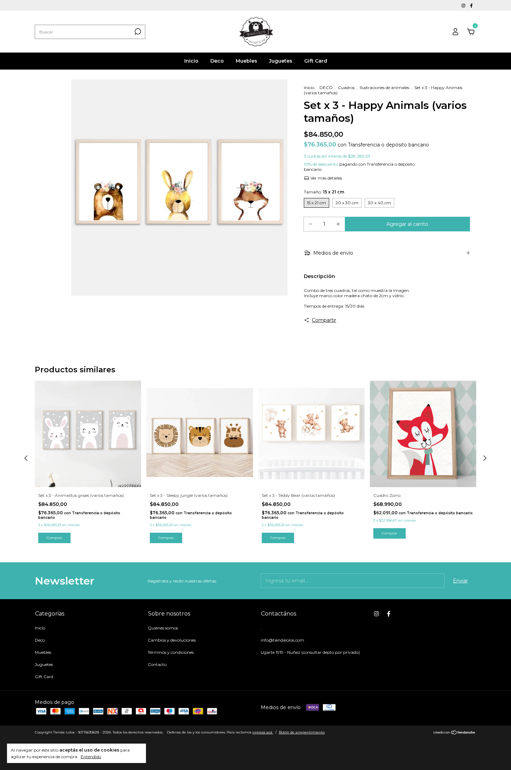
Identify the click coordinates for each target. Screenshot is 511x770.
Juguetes (280, 61)
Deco (217, 61)
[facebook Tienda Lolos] (471, 5)
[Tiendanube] (454, 733)
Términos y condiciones (171, 652)
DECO (326, 87)
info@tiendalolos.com (282, 640)
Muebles (246, 61)
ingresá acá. (262, 732)
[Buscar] (137, 32)
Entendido (91, 756)
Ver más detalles (325, 178)
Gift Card (315, 61)
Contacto (157, 664)
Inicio (191, 61)
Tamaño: (324, 192)
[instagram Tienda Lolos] (464, 5)
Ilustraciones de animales (384, 87)
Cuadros (346, 87)
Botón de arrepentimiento (302, 732)
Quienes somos (163, 627)
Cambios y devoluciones (172, 640)
